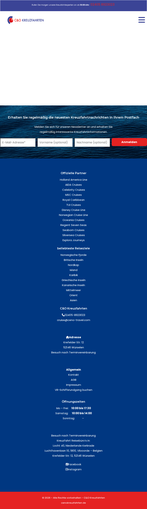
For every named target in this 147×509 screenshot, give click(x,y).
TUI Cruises (73, 205)
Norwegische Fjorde (74, 255)
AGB (73, 380)
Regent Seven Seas (73, 225)
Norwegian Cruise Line (73, 215)
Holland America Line (73, 180)
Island (73, 270)
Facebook (74, 464)
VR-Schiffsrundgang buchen (73, 390)
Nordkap (73, 265)
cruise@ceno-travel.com (73, 320)
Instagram (75, 469)
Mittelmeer (73, 290)
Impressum (73, 385)
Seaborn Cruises (73, 230)
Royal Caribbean (74, 200)
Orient (73, 295)
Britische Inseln (73, 260)
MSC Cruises (73, 195)
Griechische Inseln (74, 280)
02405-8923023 (75, 315)
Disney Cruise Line (73, 210)
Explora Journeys (74, 240)
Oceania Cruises (73, 220)
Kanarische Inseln (73, 285)
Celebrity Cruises (73, 190)
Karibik (73, 275)
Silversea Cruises (73, 235)
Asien (73, 300)
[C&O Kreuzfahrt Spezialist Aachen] (26, 20)
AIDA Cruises (73, 185)
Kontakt (73, 375)
